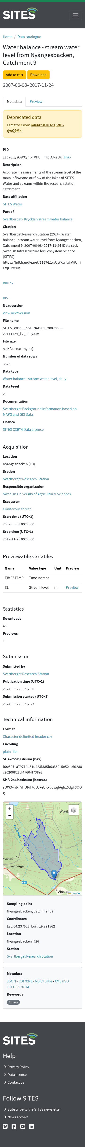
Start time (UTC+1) (18, 516)
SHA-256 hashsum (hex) (22, 759)
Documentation (15, 401)
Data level (11, 386)
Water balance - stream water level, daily (34, 379)
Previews (10, 633)
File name (11, 320)
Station (9, 471)
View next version (16, 313)
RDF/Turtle (44, 981)
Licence (9, 422)
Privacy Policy (18, 1067)
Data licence (17, 1074)
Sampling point (19, 903)
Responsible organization (23, 486)
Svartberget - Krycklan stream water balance (37, 219)
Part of (8, 211)
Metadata (14, 973)
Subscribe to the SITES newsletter (34, 1109)
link (67, 157)
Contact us (16, 1082)
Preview (36, 101)
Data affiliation (15, 196)
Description (12, 164)
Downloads (12, 618)
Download (38, 75)
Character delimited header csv (27, 736)
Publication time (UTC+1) (23, 681)
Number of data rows (20, 356)
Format (9, 729)
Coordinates (17, 918)
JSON (12, 981)
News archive (18, 1117)
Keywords (15, 994)
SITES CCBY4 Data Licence (23, 429)
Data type (10, 371)
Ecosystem (12, 501)
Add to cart (14, 75)
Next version (13, 305)
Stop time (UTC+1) (18, 531)
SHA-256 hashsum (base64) (25, 779)
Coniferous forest (17, 509)
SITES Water (12, 204)
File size (9, 341)
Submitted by (14, 666)
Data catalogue (29, 37)
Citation (9, 226)
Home (7, 37)
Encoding (10, 744)
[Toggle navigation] (75, 15)
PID (6, 149)
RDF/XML (25, 981)
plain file (10, 751)
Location (10, 456)
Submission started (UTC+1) (26, 696)
